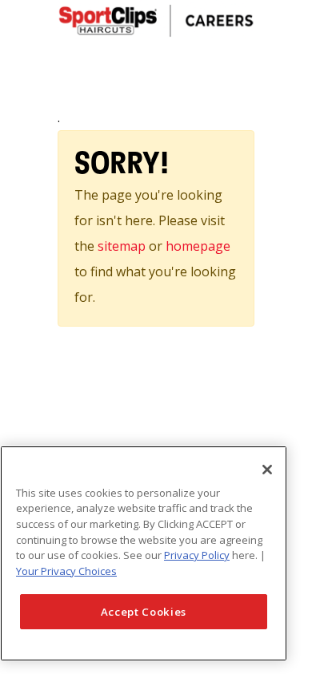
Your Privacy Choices (66, 571)
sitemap (123, 246)
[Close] (267, 469)
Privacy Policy (197, 555)
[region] (143, 553)
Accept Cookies (143, 612)
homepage (198, 246)
